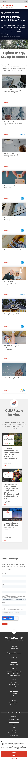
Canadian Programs (13, 702)
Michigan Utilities (15, 12)
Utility (14, 659)
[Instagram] (16, 712)
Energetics (14, 727)
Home (2, 12)
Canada (4, 1)
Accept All (14, 752)
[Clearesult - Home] (14, 639)
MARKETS (13, 657)
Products (14, 668)
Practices (14, 646)
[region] (14, 749)
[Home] (7, 6)
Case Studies (14, 686)
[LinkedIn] (8, 712)
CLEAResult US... (14, 716)
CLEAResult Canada (14, 719)
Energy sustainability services (14, 653)
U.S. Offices (14, 695)
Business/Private (14, 664)
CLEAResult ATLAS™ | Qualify (14, 671)
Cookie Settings (14, 758)
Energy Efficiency (14, 648)
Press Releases (14, 682)
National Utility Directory (14, 732)
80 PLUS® (14, 724)
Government (14, 662)
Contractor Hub (14, 735)
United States (14, 691)
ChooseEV (14, 730)
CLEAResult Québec (14, 722)
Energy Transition (14, 650)
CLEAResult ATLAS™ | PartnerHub (14, 673)
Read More (7, 465)
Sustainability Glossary (14, 684)
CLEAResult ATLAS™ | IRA (14, 675)
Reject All (14, 755)
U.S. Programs (14, 693)
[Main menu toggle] (26, 6)
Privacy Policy (6, 750)
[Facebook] (19, 712)
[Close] (25, 739)
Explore (6, 102)
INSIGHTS (14, 680)
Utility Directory (8, 12)
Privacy (14, 738)
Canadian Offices (14, 705)
